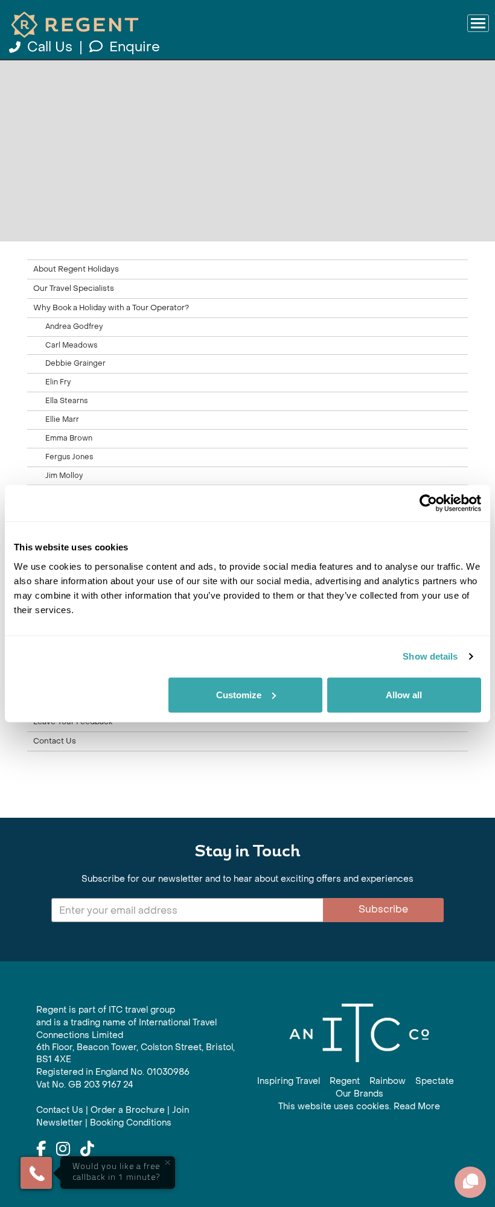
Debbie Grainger (75, 363)
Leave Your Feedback (72, 722)
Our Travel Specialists (73, 288)
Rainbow (387, 1081)
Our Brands (359, 1094)
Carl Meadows (71, 345)
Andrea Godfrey (74, 326)
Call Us (50, 47)
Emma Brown (68, 438)
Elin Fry (58, 382)
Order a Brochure (128, 1110)
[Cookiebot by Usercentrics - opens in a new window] (428, 503)
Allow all (404, 694)
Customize (238, 694)
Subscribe (383, 909)
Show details (430, 656)
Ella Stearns (66, 401)
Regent (345, 1081)
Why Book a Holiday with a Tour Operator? (111, 308)
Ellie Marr (62, 419)
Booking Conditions (130, 1123)
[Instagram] (63, 1149)
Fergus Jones (69, 457)
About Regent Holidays (76, 269)
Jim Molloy (64, 475)
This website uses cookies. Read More (359, 1106)
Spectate (434, 1081)
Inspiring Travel (288, 1081)
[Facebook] (41, 1149)
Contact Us (54, 741)
